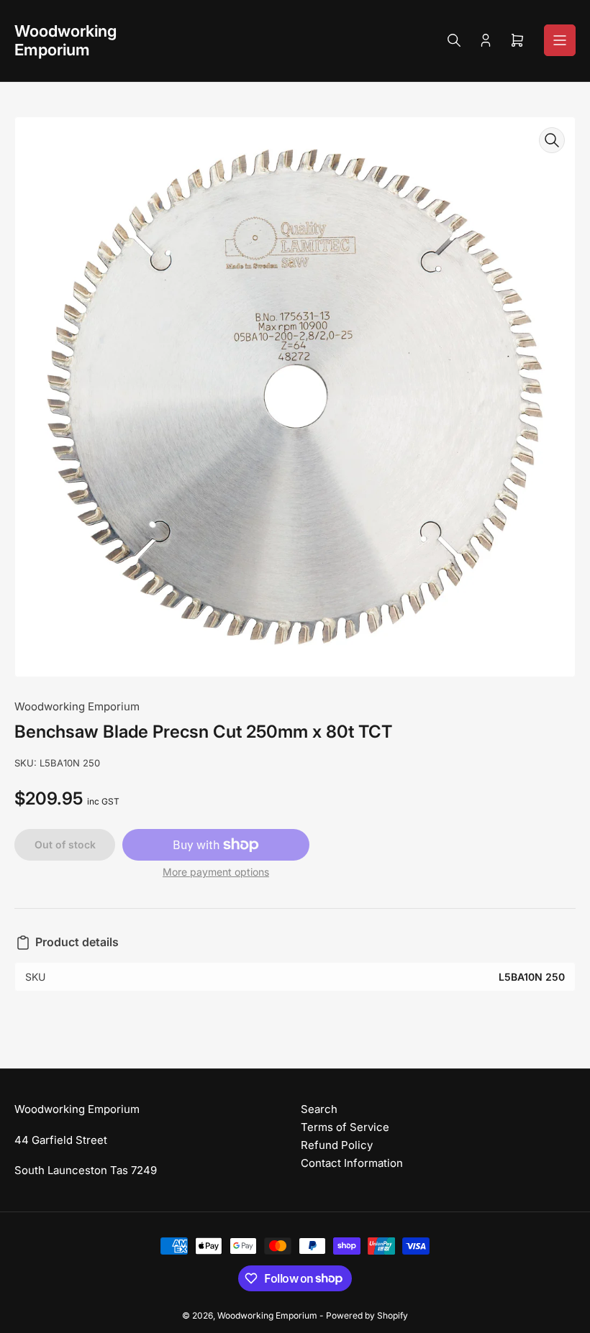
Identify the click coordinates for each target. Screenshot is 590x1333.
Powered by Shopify (367, 1315)
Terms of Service (345, 1127)
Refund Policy (337, 1145)
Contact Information (352, 1163)
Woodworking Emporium (77, 706)
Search (319, 1109)
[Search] (454, 40)
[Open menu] (560, 40)
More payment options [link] (216, 872)
